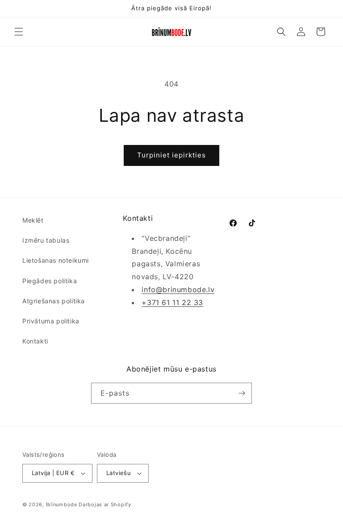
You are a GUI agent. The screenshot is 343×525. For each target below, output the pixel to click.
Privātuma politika (50, 321)
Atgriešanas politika (53, 301)
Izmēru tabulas (45, 240)
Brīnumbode (61, 504)
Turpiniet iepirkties (171, 155)
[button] (19, 31)
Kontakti (35, 341)
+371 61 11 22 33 (172, 302)
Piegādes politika (49, 281)
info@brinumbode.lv (178, 289)
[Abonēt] (241, 393)
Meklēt (33, 220)
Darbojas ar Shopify (105, 504)
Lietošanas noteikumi (55, 260)
